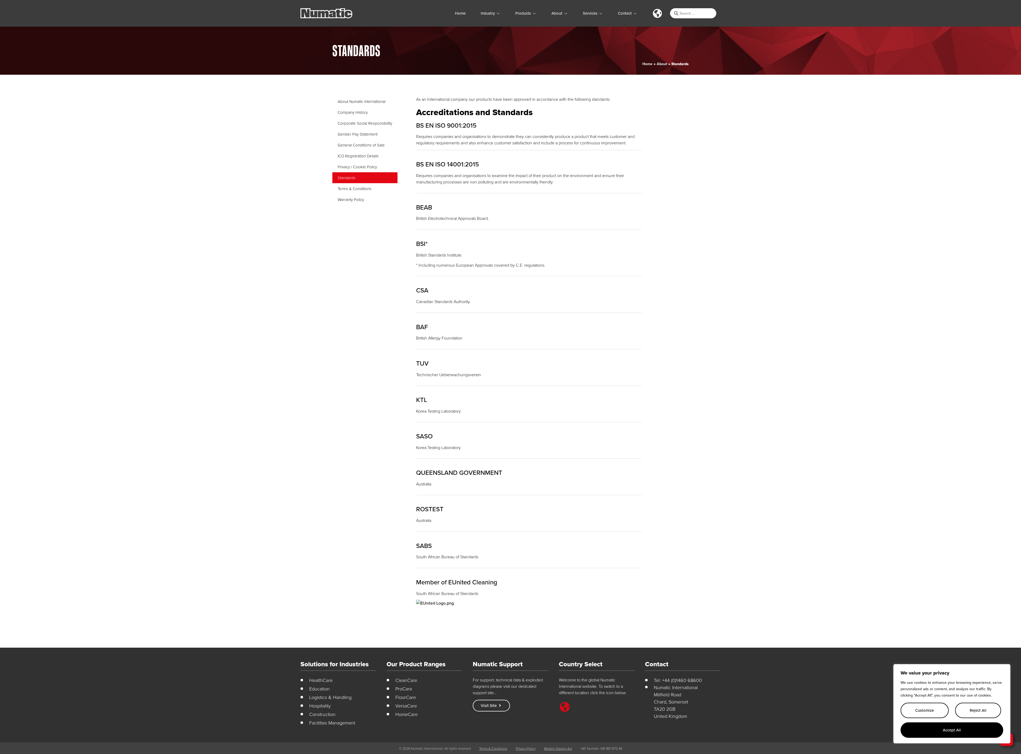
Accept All (952, 730)
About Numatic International (362, 101)
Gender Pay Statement (358, 134)
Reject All (978, 710)
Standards (346, 178)
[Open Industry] (498, 13)
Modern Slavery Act (558, 748)
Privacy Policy (525, 748)
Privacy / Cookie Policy (357, 167)
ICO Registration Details (358, 156)
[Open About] (566, 13)
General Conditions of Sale (361, 145)
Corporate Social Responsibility (365, 123)
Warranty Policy (351, 199)
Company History (353, 112)
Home (647, 63)
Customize (924, 710)
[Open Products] (534, 13)
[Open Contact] (635, 13)
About (662, 63)
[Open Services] (601, 13)
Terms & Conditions (354, 188)
